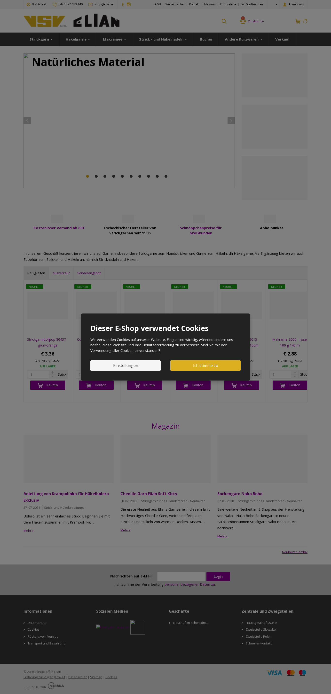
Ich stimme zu (205, 365)
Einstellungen (125, 365)
